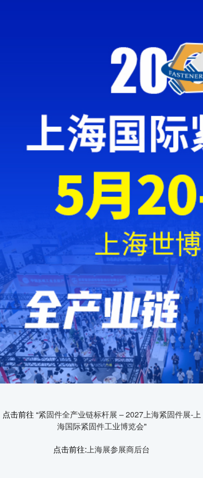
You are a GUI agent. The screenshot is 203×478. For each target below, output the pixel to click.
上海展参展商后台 (118, 449)
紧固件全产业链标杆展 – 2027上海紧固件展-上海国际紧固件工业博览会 (119, 420)
